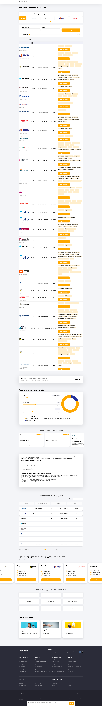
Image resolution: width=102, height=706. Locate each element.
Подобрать (71, 30)
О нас (52, 693)
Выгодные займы (22, 666)
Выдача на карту (22, 659)
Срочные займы (22, 669)
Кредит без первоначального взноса (42, 671)
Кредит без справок (39, 663)
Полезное (60, 1)
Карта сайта (62, 693)
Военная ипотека (71, 671)
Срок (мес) (26, 402)
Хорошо (71, 703)
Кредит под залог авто (39, 673)
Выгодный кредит (38, 666)
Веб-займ (70, 683)
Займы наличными (22, 671)
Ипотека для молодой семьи (73, 664)
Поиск (70, 498)
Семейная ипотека (71, 663)
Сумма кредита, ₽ (25, 27)
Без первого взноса (72, 659)
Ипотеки (54, 1)
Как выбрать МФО (22, 683)
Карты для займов (38, 683)
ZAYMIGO (53, 685)
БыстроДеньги (54, 683)
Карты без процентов (56, 659)
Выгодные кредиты (73, 595)
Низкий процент (29, 608)
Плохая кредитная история (73, 608)
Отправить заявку (64, 49)
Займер (69, 685)
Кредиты (49, 1)
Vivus (53, 687)
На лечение (51, 608)
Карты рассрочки (55, 668)
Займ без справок (38, 685)
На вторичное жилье (72, 673)
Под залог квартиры (73, 601)
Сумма (24, 395)
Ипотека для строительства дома (74, 666)
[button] (50, 21)
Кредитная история (39, 682)
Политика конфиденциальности (77, 693)
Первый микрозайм (22, 685)
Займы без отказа (22, 663)
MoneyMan (54, 682)
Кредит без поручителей (40, 668)
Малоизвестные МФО (23, 661)
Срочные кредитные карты (57, 663)
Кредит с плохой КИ (39, 664)
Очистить (78, 34)
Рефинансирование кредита (40, 661)
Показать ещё (40, 445)
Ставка (25, 409)
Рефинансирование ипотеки (73, 661)
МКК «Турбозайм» (71, 682)
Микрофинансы (35, 1)
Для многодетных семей (72, 668)
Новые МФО (21, 664)
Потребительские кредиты (40, 659)
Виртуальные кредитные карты (58, 671)
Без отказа (29, 601)
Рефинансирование (28, 595)
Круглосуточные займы (23, 668)
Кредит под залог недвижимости (41, 669)
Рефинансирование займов (24, 682)
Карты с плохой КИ (55, 661)
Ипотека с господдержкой (73, 669)
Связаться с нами (41, 693)
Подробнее (22, 18)
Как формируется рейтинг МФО (25, 693)
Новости (65, 1)
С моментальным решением (57, 673)
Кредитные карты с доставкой (57, 669)
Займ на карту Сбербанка (24, 673)
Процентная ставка (33, 43)
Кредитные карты (43, 1)
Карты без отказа (55, 664)
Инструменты (70, 1)
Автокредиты (51, 595)
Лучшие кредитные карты (57, 666)
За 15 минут (51, 601)
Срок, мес (44, 27)
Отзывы (76, 1)
